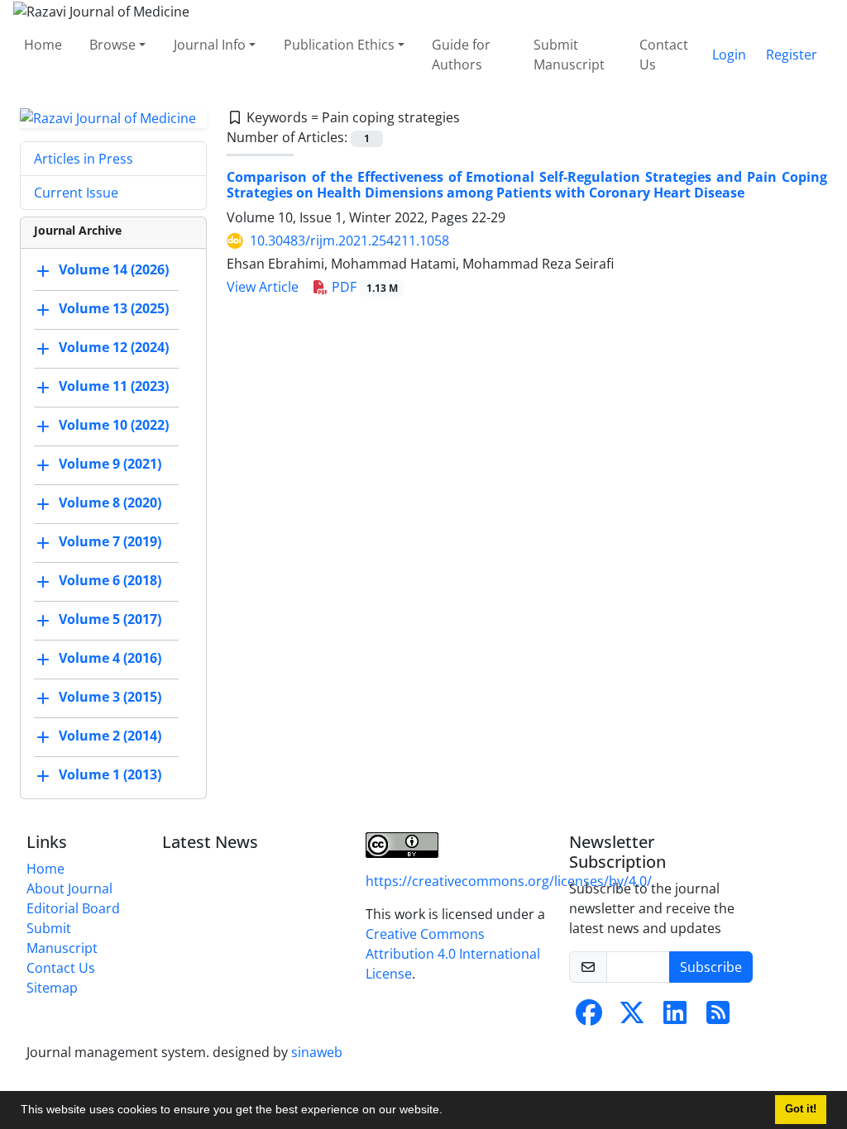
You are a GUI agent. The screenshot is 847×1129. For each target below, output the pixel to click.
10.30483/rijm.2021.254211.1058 (349, 240)
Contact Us (663, 55)
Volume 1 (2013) (110, 775)
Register (791, 54)
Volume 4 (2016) (110, 659)
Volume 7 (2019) (110, 542)
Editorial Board (73, 908)
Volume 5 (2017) (110, 620)
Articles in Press (83, 159)
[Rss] (718, 1017)
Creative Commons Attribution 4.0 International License (453, 954)
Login (729, 54)
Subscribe (711, 967)
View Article (263, 287)
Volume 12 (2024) (114, 348)
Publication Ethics (339, 45)
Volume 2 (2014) (110, 736)
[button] (448, 1111)
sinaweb (316, 1052)
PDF (363, 287)
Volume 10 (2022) (114, 426)
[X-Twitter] (632, 1017)
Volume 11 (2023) (114, 387)
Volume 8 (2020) (110, 503)
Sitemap (52, 988)
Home (43, 45)
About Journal (69, 888)
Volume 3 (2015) (110, 697)
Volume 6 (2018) (110, 581)
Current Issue (76, 192)
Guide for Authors (461, 55)
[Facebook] (589, 1017)
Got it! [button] (800, 1109)
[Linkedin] (675, 1017)
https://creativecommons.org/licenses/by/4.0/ (509, 881)
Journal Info (210, 45)
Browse (112, 45)
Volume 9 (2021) (110, 464)
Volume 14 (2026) (114, 270)
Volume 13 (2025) (114, 309)
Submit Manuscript (569, 55)
